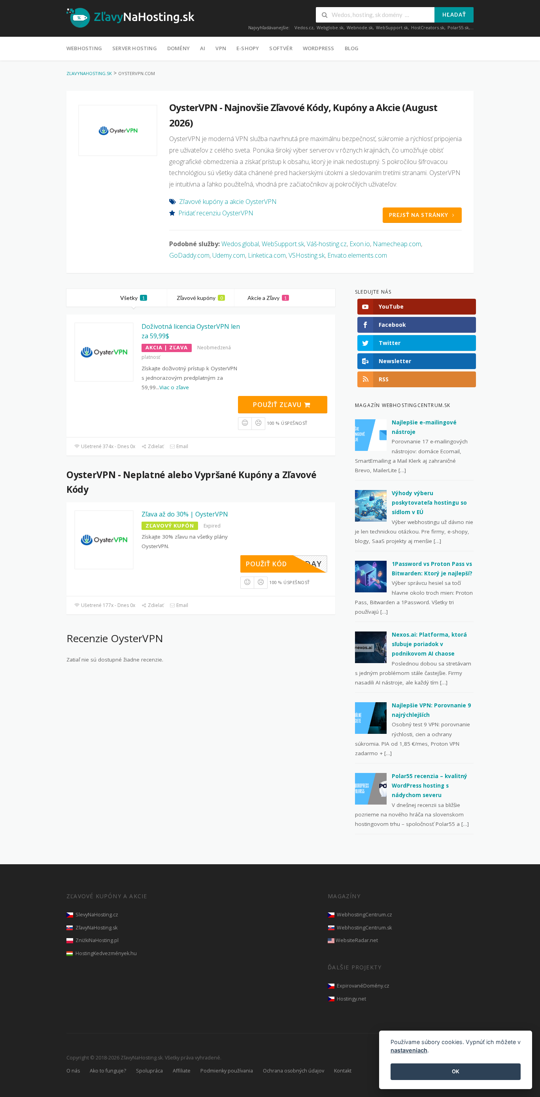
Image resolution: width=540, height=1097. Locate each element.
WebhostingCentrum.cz (364, 914)
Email (181, 446)
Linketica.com (267, 255)
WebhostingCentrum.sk (364, 927)
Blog (352, 48)
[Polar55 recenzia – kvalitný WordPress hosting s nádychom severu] (371, 788)
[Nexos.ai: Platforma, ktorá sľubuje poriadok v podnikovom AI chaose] (371, 646)
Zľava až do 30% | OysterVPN (185, 514)
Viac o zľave (174, 387)
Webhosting (84, 48)
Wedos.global (240, 243)
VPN (220, 48)
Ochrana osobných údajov (293, 1070)
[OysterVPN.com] (117, 130)
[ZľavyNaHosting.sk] (130, 17)
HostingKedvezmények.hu (106, 953)
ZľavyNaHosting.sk (96, 927)
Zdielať (155, 446)
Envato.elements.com (357, 255)
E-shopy (247, 48)
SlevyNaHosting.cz (97, 914)
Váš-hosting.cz (327, 243)
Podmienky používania (226, 1070)
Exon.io (359, 243)
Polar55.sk (458, 27)
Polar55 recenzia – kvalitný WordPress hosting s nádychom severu (429, 786)
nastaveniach (409, 1050)
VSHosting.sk (307, 255)
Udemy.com (228, 255)
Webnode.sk (360, 27)
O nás (73, 1070)
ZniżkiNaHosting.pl (97, 940)
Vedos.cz (304, 27)
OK (455, 1072)
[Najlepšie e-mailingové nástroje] (371, 434)
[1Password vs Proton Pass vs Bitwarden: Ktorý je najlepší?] (371, 575)
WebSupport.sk (392, 27)
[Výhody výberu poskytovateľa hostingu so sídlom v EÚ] (371, 505)
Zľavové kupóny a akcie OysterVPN (228, 201)
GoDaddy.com (189, 255)
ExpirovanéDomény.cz (363, 985)
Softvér (280, 48)
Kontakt (342, 1070)
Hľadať (454, 14)
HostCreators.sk (427, 27)
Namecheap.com (397, 243)
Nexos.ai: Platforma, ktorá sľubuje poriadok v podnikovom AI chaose (429, 644)
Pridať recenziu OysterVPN (215, 213)
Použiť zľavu (278, 404)
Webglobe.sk (330, 27)
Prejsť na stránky (418, 215)
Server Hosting (134, 48)
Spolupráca (149, 1070)
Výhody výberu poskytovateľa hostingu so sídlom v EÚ (429, 503)
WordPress (318, 48)
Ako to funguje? (108, 1070)
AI (202, 48)
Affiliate (182, 1070)
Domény (178, 48)
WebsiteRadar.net (357, 940)
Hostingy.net (351, 998)
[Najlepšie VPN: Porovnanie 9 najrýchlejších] (371, 717)
